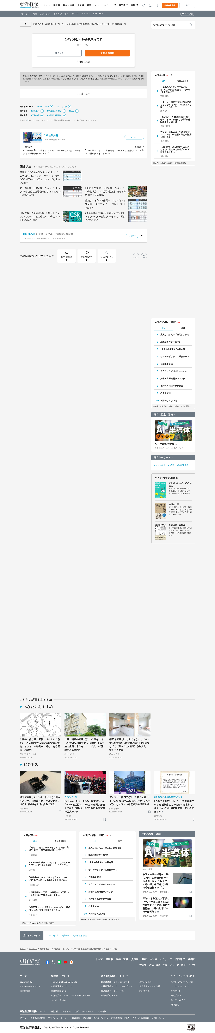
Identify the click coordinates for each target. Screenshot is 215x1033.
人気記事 (160, 75)
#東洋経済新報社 (54, 115)
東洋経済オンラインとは (164, 25)
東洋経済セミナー (109, 995)
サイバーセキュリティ (30, 986)
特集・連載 (68, 5)
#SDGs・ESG (43, 106)
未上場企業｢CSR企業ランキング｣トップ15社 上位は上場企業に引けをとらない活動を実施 (40, 191)
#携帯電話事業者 (54, 111)
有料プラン (176, 991)
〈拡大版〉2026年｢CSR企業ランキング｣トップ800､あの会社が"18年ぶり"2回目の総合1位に (40, 216)
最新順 (56, 5)
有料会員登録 (170, 5)
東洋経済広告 (145, 982)
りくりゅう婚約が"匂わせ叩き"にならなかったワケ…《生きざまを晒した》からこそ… (175, 104)
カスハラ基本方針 (141, 1018)
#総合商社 (35, 111)
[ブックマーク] (136, 256)
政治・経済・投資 (42, 14)
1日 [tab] (163, 328)
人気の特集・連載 (165, 322)
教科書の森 (144, 991)
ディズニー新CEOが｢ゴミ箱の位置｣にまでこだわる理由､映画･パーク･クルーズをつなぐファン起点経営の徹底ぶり (129, 801)
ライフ (75, 14)
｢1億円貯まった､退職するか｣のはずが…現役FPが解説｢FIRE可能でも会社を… (175, 149)
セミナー (108, 5)
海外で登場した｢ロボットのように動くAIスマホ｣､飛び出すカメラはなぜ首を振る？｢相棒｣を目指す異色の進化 (40, 801)
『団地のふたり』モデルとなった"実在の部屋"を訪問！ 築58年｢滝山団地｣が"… (175, 89)
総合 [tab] (164, 81)
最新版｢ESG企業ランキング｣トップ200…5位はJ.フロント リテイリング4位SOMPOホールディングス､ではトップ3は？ (40, 177)
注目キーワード (162, 457)
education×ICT (26, 982)
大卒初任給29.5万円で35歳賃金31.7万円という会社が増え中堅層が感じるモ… (175, 134)
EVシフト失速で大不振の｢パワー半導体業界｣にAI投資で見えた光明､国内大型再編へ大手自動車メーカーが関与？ (156, 905)
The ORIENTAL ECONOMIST (65, 982)
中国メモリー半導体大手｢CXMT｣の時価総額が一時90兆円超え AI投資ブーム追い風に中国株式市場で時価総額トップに (156, 881)
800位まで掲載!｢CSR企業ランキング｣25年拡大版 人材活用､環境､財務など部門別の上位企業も (105, 191)
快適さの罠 (174, 504)
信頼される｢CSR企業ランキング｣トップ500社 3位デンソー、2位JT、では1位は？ (105, 204)
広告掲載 (102, 1011)
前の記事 (28, 147)
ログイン (187, 5)
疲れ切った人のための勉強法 (180, 484)
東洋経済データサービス (112, 991)
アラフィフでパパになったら (173, 371)
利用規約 (175, 1004)
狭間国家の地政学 (177, 525)
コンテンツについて (180, 986)
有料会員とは (83, 61)
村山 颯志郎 (29, 234)
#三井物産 (35, 115)
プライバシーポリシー (58, 1018)
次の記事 (138, 147)
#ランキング (62, 106)
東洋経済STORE (59, 991)
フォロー (133, 137)
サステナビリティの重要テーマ (174, 356)
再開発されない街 (168, 400)
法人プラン (176, 995)
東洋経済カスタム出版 (149, 986)
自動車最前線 (166, 364)
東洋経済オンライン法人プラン (115, 982)
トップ (46, 5)
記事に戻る (25, 24)
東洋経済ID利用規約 (120, 1018)
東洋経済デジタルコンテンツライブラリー (70, 995)
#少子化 (171, 465)
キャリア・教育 (61, 14)
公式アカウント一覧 (84, 1011)
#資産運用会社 (184, 465)
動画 (89, 5)
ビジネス (25, 14)
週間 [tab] (183, 328)
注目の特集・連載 (163, 414)
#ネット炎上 (160, 465)
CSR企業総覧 (51, 135)
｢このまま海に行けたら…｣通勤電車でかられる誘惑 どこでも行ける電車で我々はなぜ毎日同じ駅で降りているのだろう (174, 806)
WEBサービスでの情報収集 (32, 1018)
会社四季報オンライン (61, 986)
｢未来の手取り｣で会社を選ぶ (173, 349)
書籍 (133, 5)
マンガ (98, 5)
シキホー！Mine (58, 1000)
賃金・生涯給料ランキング (172, 378)
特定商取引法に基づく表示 (95, 1018)
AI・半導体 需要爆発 (166, 444)
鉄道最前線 (165, 393)
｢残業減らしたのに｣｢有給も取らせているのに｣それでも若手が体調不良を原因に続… (175, 119)
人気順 (80, 5)
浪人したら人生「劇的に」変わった (176, 334)
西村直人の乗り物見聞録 (171, 386)
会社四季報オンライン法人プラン (116, 986)
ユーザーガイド (178, 1000)
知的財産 (76, 1018)
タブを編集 (189, 14)
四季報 (122, 5)
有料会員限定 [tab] (183, 81)
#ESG (71, 111)
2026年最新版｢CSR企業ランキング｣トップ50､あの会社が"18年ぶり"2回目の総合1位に (105, 216)
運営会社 (54, 1011)
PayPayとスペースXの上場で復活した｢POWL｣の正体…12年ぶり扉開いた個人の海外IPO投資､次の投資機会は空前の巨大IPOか (84, 806)
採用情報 (66, 1011)
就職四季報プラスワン (170, 342)
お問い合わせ (158, 1018)
